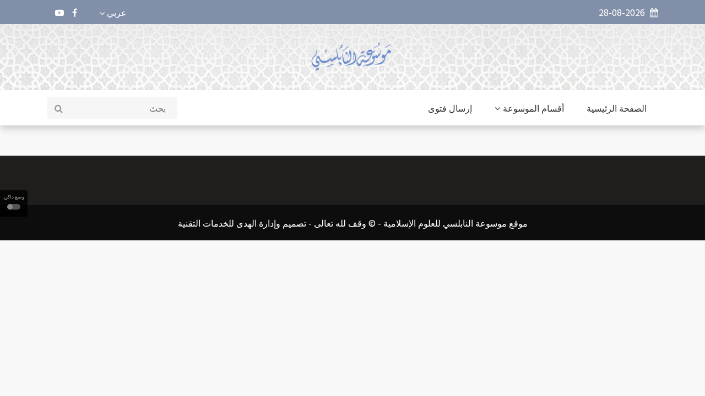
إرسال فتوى (450, 107)
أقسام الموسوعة (533, 107)
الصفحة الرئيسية (617, 107)
